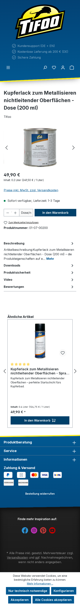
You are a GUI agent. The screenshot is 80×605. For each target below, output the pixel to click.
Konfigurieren (64, 591)
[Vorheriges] (6, 147)
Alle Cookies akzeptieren (53, 600)
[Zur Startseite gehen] (40, 21)
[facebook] (25, 530)
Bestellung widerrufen (40, 493)
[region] (40, 147)
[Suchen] (45, 67)
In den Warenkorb (55, 213)
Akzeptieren (20, 600)
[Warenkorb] (71, 67)
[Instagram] (34, 530)
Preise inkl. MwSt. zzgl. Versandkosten (31, 190)
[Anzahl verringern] (8, 212)
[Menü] (8, 67)
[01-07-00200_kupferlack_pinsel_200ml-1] (40, 147)
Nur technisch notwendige (27, 591)
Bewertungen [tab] (14, 287)
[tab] (39, 251)
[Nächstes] (73, 147)
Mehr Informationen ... (40, 583)
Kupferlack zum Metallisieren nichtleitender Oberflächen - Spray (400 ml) (39, 371)
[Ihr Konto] (62, 67)
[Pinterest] (43, 530)
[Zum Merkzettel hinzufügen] (62, 353)
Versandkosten (17, 557)
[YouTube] (52, 530)
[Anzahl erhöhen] (15, 212)
